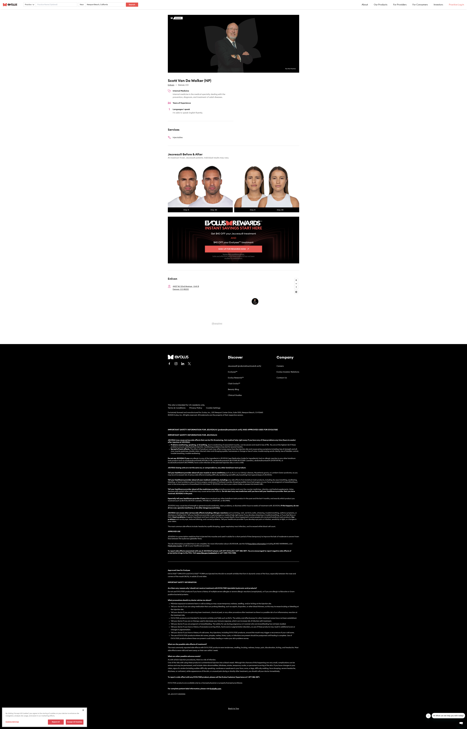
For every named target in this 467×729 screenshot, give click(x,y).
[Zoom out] (296, 283)
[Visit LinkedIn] (182, 363)
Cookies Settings (12, 722)
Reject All (56, 722)
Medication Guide (175, 546)
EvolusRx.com (215, 689)
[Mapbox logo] (217, 323)
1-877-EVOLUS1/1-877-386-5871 (234, 551)
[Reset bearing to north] (296, 287)
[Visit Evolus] (178, 357)
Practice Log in (456, 5)
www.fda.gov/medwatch (207, 553)
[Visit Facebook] (169, 363)
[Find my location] (296, 292)
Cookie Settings (213, 408)
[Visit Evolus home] (11, 5)
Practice (28, 4)
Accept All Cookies (74, 722)
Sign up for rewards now (232, 249)
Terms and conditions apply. (233, 254)
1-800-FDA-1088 (229, 553)
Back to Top (233, 709)
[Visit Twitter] (189, 363)
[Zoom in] (296, 280)
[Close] (83, 710)
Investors (438, 5)
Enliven (171, 85)
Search (132, 5)
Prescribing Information (257, 544)
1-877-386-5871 (253, 677)
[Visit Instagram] (176, 363)
